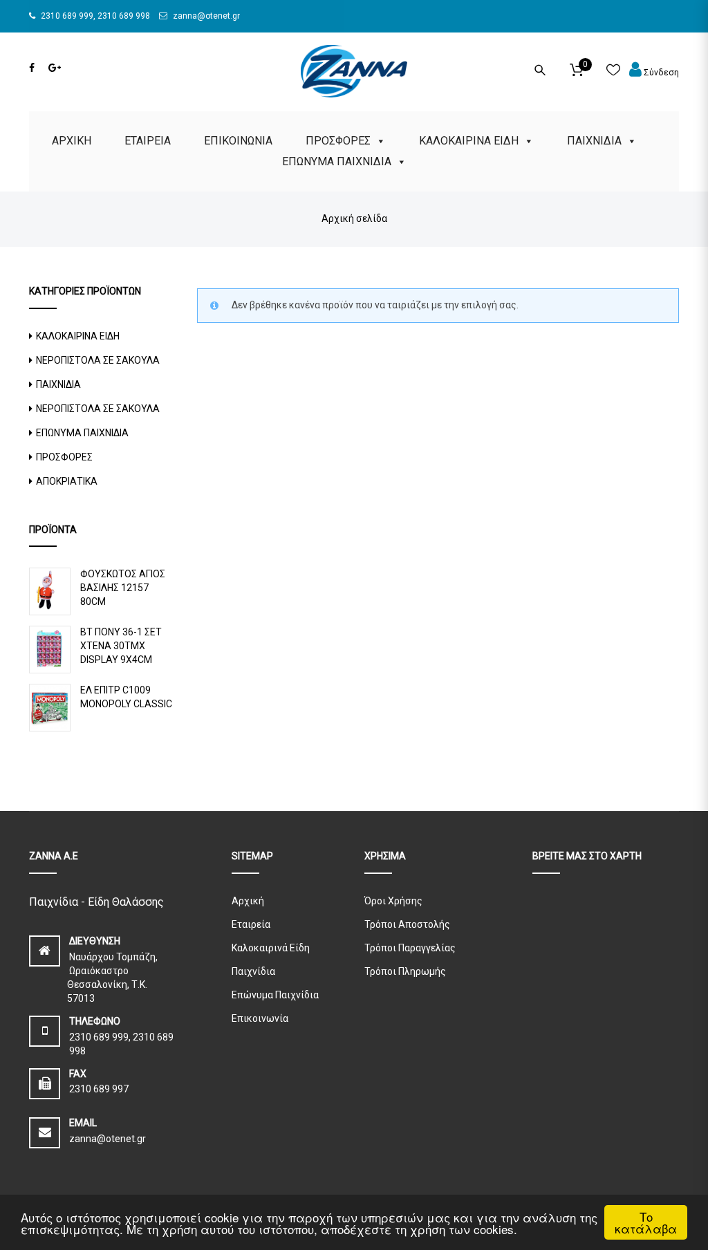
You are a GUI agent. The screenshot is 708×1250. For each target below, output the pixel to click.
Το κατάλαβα (646, 1222)
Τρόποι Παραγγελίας (410, 947)
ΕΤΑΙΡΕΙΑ (147, 140)
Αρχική (248, 900)
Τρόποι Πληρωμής (405, 971)
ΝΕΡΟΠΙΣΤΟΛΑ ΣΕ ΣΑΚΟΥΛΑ (98, 360)
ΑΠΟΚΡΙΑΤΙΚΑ (66, 481)
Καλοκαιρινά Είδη (271, 947)
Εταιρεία (251, 924)
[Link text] (32, 67)
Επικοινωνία (260, 1018)
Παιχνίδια (253, 971)
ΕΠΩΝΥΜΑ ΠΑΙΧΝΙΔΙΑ (336, 161)
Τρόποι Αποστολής (407, 924)
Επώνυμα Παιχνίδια (275, 994)
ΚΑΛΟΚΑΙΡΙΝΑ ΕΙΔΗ (469, 140)
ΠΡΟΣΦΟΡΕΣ (338, 140)
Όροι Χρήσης (393, 900)
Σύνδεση (660, 72)
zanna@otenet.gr (205, 16)
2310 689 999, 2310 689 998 (94, 16)
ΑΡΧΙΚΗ (71, 140)
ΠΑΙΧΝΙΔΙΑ (594, 140)
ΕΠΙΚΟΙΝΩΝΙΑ (238, 140)
